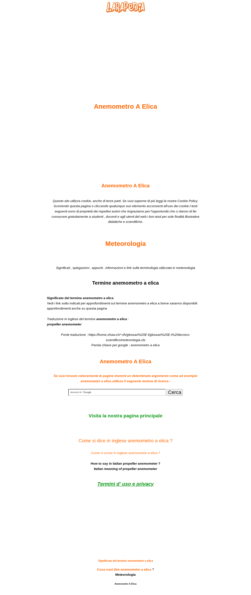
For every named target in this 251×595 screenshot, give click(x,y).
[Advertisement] (125, 50)
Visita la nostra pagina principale (125, 415)
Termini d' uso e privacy (125, 484)
